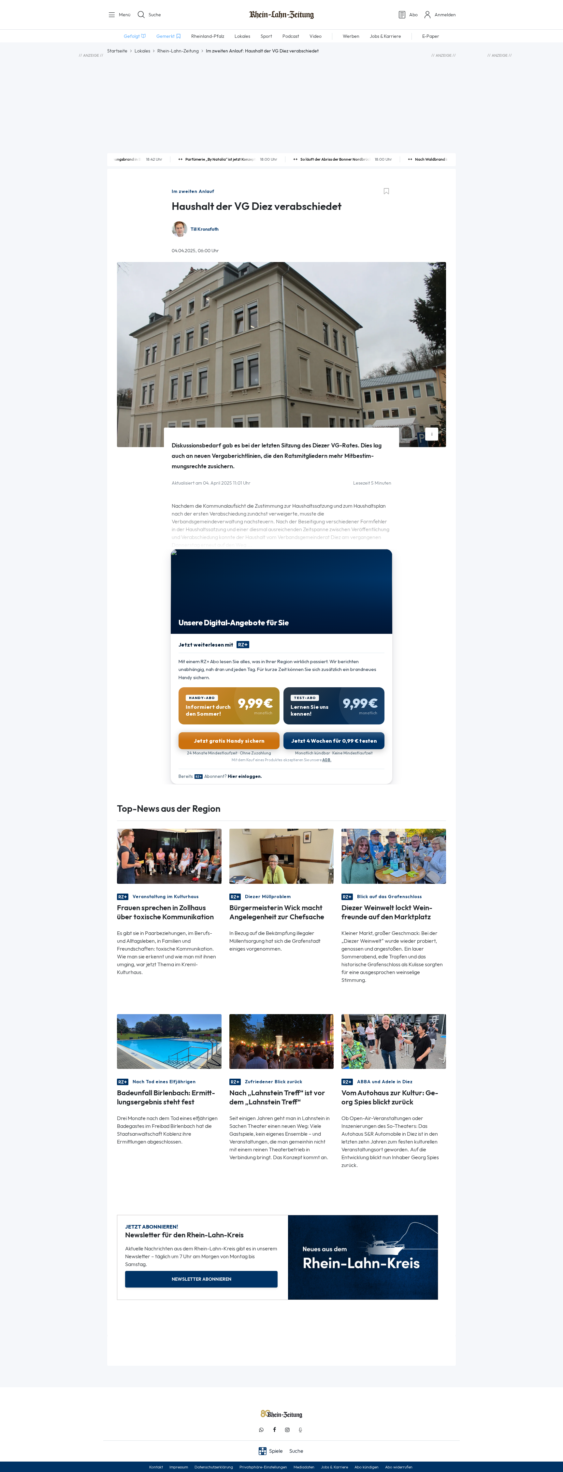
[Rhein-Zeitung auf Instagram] (287, 1429)
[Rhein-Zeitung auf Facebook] (274, 1429)
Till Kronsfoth (205, 229)
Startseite (117, 51)
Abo (413, 15)
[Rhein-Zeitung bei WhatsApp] (261, 1429)
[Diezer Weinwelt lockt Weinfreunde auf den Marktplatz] (393, 855)
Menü (124, 15)
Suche (155, 15)
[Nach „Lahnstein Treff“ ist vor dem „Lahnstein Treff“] (281, 1041)
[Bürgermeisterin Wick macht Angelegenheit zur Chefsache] (281, 855)
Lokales (142, 51)
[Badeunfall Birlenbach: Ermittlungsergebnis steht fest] (169, 1041)
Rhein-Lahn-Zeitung (178, 51)
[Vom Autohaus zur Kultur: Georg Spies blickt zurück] (393, 1041)
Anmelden (445, 15)
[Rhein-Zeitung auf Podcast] (300, 1429)
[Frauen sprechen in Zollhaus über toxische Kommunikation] (169, 855)
